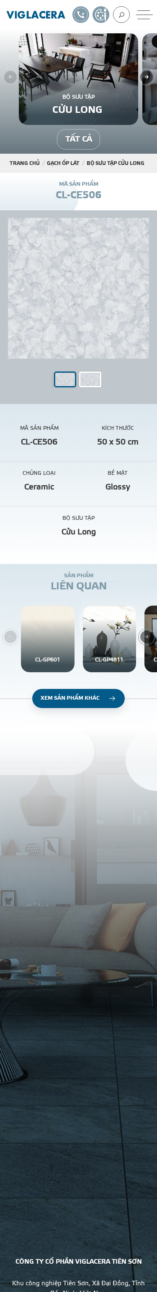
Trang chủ (25, 163)
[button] (90, 379)
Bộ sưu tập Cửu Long (116, 163)
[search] (121, 14)
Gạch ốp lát (63, 163)
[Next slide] (146, 77)
